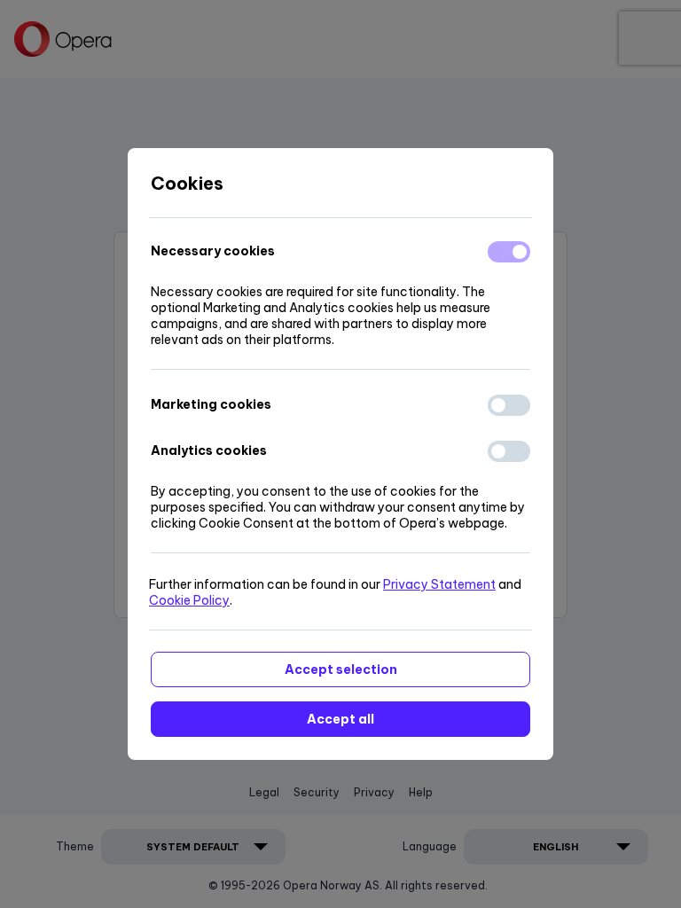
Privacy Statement (439, 584)
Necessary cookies (213, 251)
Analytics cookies (209, 450)
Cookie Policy (189, 600)
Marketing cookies (211, 404)
